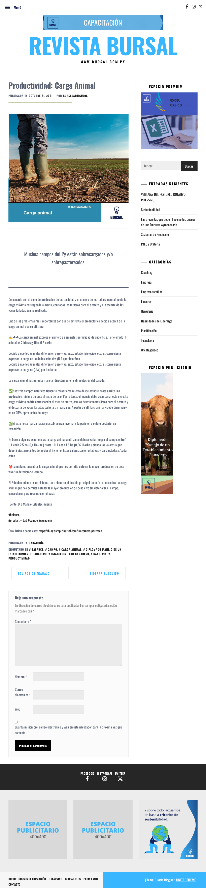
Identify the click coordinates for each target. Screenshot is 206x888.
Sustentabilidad (150, 209)
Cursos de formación (32, 879)
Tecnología (147, 340)
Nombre (21, 676)
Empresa (146, 282)
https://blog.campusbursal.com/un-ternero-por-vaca (70, 530)
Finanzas (146, 301)
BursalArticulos (75, 95)
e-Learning (55, 879)
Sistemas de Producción (155, 234)
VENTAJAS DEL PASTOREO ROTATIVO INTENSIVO (163, 197)
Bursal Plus (73, 879)
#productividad (17, 520)
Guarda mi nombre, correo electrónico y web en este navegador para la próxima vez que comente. (68, 729)
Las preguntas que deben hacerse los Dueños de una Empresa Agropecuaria (168, 222)
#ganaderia (45, 520)
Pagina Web (90, 879)
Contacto (14, 884)
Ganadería (36, 543)
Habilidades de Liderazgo (156, 320)
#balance (14, 514)
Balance (37, 549)
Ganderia (100, 554)
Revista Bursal (103, 45)
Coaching (146, 272)
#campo (32, 520)
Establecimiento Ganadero (70, 554)
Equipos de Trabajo (34, 573)
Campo (52, 549)
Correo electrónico (23, 692)
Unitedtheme (186, 879)
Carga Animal (71, 549)
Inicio (12, 879)
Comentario (23, 621)
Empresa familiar (151, 291)
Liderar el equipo (104, 573)
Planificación (149, 330)
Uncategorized (149, 349)
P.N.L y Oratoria (150, 244)
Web (17, 709)
